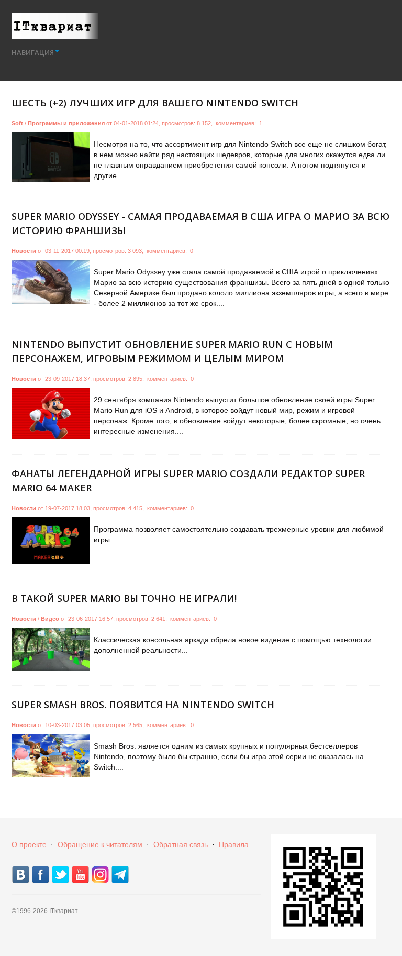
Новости (24, 251)
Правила (234, 844)
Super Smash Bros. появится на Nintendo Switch (143, 704)
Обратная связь (180, 844)
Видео (50, 619)
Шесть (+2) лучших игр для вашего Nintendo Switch (155, 102)
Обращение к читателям (100, 844)
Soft (17, 123)
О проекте (29, 844)
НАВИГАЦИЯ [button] (33, 52)
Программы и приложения (66, 123)
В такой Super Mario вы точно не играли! (124, 598)
